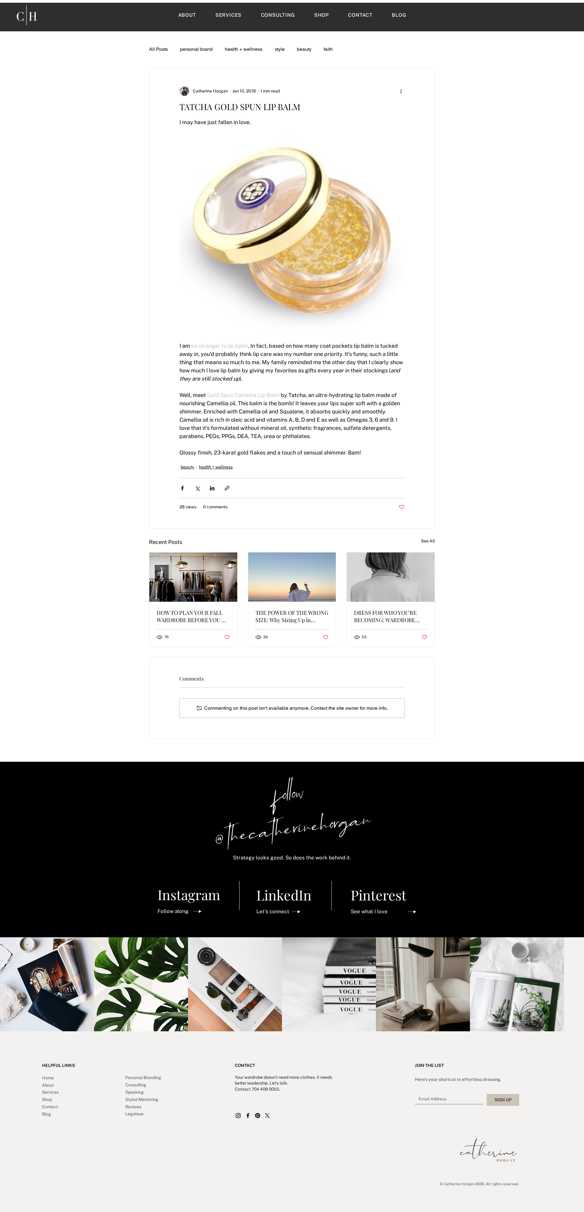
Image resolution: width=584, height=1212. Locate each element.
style (280, 49)
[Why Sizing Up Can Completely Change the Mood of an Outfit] (292, 577)
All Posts (158, 49)
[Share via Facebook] (182, 488)
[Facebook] (248, 1115)
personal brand (196, 49)
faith (328, 49)
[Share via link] (227, 488)
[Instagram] (238, 1115)
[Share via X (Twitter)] (197, 488)
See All (428, 540)
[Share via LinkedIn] (212, 488)
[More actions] (401, 91)
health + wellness (243, 49)
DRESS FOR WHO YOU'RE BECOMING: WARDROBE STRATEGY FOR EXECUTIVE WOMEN (388, 616)
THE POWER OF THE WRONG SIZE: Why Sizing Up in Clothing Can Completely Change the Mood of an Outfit (291, 616)
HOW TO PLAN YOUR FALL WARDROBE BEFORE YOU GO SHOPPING (193, 616)
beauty (304, 49)
